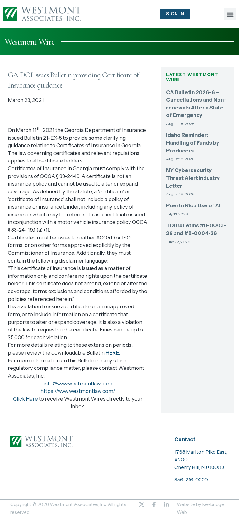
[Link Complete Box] (197, 110)
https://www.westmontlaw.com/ (77, 391)
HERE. (112, 353)
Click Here (25, 399)
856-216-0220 (191, 479)
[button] (230, 14)
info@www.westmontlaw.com (77, 383)
